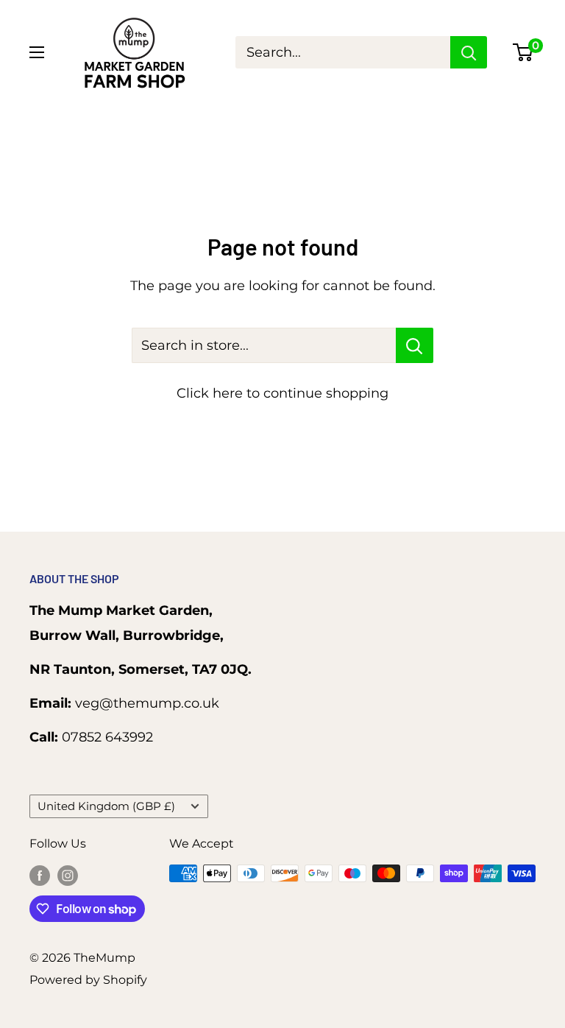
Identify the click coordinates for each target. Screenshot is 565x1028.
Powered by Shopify (88, 980)
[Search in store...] (414, 345)
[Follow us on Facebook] (39, 876)
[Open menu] (36, 52)
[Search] (468, 52)
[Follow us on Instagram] (67, 876)
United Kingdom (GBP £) (106, 806)
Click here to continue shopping (282, 393)
